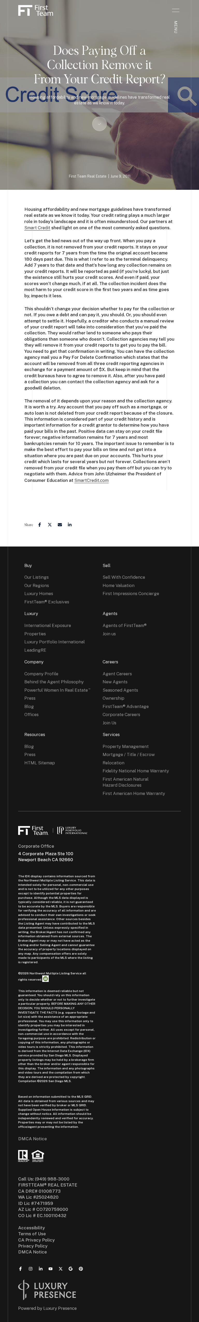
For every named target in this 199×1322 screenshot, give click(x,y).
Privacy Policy (32, 1246)
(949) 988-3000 (52, 1179)
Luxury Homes (38, 593)
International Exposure (47, 625)
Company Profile (41, 673)
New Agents (115, 681)
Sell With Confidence (124, 577)
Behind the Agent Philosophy (54, 681)
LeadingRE (35, 650)
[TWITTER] (60, 1269)
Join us (109, 633)
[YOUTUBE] (50, 1269)
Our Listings (36, 577)
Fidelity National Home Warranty (136, 770)
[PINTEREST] (81, 1269)
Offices (31, 714)
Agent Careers (117, 673)
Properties (35, 633)
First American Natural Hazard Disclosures (125, 782)
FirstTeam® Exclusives (46, 601)
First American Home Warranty (134, 793)
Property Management (126, 746)
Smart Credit (37, 227)
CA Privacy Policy (36, 1240)
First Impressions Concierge (131, 593)
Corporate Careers (121, 714)
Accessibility (31, 1227)
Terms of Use (32, 1233)
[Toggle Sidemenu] (175, 10)
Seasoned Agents (120, 690)
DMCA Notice (32, 1138)
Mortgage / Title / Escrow (129, 754)
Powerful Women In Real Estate (56, 690)
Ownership (113, 698)
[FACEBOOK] (20, 1269)
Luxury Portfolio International (54, 641)
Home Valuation (118, 585)
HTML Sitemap (39, 762)
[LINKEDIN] (40, 1269)
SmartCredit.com (91, 480)
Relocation (113, 762)
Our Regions (36, 585)
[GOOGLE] (70, 1269)
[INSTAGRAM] (30, 1269)
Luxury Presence (60, 1308)
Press (29, 698)
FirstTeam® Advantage (126, 706)
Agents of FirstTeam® (125, 625)
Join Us (109, 722)
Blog (29, 706)
